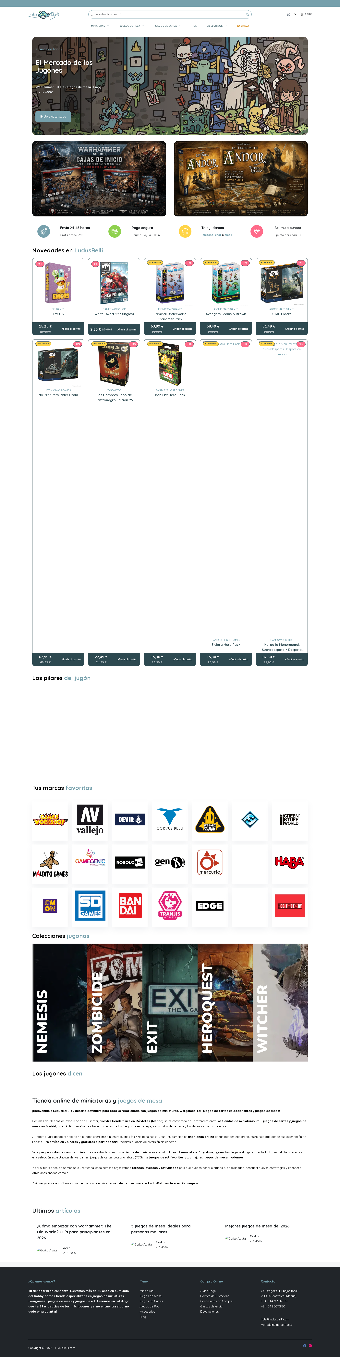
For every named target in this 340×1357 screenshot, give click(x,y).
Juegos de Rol (149, 1306)
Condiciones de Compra (216, 1301)
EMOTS (58, 314)
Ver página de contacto (277, 1325)
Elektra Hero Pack (226, 644)
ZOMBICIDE (97, 1013)
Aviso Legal (208, 1291)
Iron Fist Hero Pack (170, 395)
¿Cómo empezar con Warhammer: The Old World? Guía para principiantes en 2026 (74, 1232)
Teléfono (207, 234)
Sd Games (58, 309)
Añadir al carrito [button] (71, 328)
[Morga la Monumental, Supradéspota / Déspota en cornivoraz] (281, 488)
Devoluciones (209, 1311)
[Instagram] (310, 1345)
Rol (194, 25)
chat (218, 234)
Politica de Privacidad (214, 1296)
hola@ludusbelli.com (275, 1319)
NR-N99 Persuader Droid (58, 395)
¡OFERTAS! (243, 25)
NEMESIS (42, 1022)
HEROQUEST (207, 1008)
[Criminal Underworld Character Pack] (170, 282)
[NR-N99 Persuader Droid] (58, 364)
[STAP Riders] (281, 282)
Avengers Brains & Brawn (226, 314)
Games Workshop (114, 309)
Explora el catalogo (53, 117)
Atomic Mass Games (170, 309)
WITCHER (262, 1019)
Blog (143, 1317)
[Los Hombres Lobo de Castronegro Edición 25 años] (114, 364)
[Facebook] (304, 1345)
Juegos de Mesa (130, 25)
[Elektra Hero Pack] (225, 488)
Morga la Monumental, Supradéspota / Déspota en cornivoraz (282, 649)
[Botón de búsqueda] (247, 14)
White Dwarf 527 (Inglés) (114, 314)
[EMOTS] (58, 282)
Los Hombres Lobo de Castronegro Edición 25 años (114, 400)
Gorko (66, 1248)
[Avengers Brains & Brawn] (225, 282)
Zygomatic (114, 390)
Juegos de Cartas (165, 25)
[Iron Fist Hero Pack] (170, 364)
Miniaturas (98, 25)
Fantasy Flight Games (170, 390)
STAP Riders (281, 314)
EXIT (152, 1037)
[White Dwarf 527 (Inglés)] (114, 282)
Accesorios (215, 25)
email (228, 234)
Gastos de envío (211, 1306)
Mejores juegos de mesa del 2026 (257, 1226)
